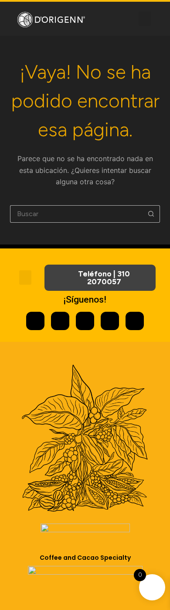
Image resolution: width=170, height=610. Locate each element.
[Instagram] (35, 321)
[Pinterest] (110, 321)
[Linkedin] (135, 321)
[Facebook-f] (60, 321)
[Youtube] (85, 321)
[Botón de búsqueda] (151, 214)
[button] (145, 18)
